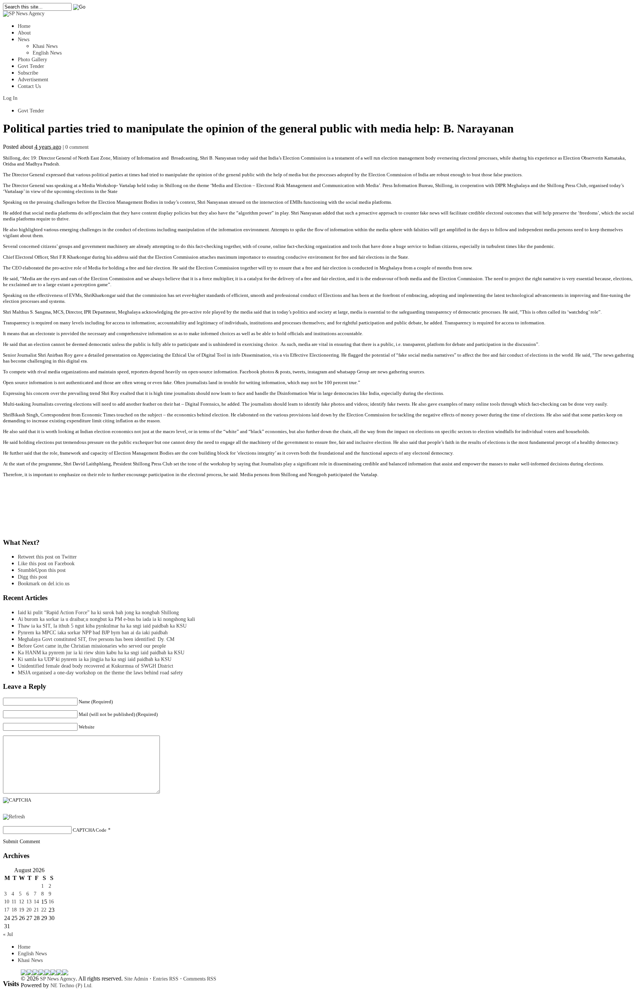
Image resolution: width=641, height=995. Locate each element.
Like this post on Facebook (46, 563)
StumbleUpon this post (42, 570)
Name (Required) (96, 701)
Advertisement (33, 79)
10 (6, 901)
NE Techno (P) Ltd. (71, 985)
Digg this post (32, 577)
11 (13, 901)
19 (21, 910)
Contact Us (29, 86)
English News (47, 53)
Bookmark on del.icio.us (43, 583)
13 (29, 901)
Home (24, 26)
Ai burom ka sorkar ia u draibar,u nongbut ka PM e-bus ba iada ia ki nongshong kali (106, 619)
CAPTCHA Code (89, 830)
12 (21, 901)
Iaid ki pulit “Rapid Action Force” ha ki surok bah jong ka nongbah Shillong (100, 612)
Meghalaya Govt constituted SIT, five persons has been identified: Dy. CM (96, 639)
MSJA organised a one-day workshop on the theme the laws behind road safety (100, 672)
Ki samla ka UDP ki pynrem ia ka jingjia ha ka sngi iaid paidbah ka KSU (97, 659)
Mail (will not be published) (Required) (118, 714)
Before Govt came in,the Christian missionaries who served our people (92, 646)
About (24, 33)
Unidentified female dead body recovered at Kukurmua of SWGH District (95, 666)
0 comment (77, 147)
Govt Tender (31, 66)
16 (51, 901)
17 (6, 910)
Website (87, 727)
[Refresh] (14, 816)
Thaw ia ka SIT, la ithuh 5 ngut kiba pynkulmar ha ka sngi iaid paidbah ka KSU (102, 626)
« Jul (8, 934)
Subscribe (28, 73)
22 (43, 910)
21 (36, 910)
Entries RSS (165, 979)
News (23, 39)
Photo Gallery (32, 59)
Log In (10, 98)
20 (29, 910)
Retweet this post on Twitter (47, 557)
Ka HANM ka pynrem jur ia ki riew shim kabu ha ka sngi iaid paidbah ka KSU (101, 652)
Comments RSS (199, 979)
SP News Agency (58, 979)
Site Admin (136, 979)
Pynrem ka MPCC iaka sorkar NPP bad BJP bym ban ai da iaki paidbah (93, 632)
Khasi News (45, 46)
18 (14, 910)
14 (36, 901)
